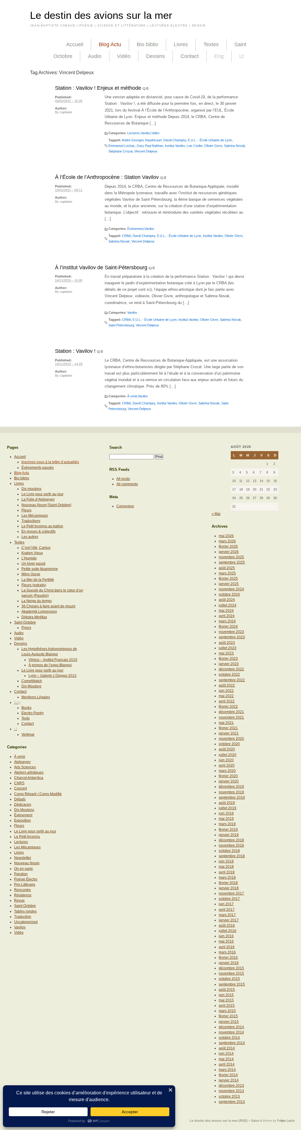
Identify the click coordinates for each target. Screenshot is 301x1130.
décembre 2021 (231, 712)
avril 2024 (227, 616)
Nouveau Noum (26, 863)
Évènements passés (37, 468)
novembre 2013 (231, 1091)
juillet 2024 (227, 605)
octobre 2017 (229, 899)
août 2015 (227, 990)
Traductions (30, 521)
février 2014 (228, 1075)
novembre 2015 (231, 973)
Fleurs (26, 510)
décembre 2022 (231, 669)
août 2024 (227, 600)
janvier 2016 (229, 963)
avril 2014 (227, 1064)
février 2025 (228, 578)
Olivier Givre (213, 145)
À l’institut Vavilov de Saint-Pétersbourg (101, 267)
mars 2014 (227, 1070)
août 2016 (227, 925)
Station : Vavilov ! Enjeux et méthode (98, 88)
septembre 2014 (232, 1043)
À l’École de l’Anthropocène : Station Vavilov (107, 177)
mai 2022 (226, 696)
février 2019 (228, 829)
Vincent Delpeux (146, 151)
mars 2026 (227, 541)
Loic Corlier (195, 145)
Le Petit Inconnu (27, 837)
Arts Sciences (25, 767)
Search (115, 447)
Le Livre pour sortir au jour (42, 494)
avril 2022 (227, 701)
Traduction (22, 917)
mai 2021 (226, 723)
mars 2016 (227, 952)
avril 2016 (227, 947)
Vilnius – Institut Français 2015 (53, 660)
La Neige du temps (36, 601)
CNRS (19, 783)
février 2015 (228, 1016)
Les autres (29, 537)
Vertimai (27, 734)
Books (26, 708)
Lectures (133, 133)
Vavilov (145, 133)
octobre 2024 (229, 594)
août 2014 (227, 1048)
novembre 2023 (231, 632)
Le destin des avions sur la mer (101, 15)
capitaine (66, 112)
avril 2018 (227, 872)
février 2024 (228, 626)
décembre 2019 (231, 787)
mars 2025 (227, 573)
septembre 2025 (232, 562)
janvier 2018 (229, 888)
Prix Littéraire (24, 885)
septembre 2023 (232, 637)
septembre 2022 (232, 680)
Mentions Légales (35, 697)
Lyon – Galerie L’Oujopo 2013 (52, 676)
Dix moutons (31, 489)
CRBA (126, 235)
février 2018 (228, 883)
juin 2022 (226, 691)
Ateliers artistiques (29, 772)
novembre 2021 (231, 717)
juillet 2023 (227, 648)
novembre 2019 (231, 792)
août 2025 (227, 568)
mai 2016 (226, 941)
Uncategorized (26, 922)
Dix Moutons (31, 686)
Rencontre (22, 890)
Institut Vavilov (175, 145)
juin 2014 (226, 1053)
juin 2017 (226, 904)
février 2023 (228, 659)
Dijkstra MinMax (34, 617)
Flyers (26, 628)
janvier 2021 (229, 733)
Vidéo (124, 56)
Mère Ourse (30, 574)
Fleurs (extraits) (33, 585)
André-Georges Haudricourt (142, 140)
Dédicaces (22, 804)
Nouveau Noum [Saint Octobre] (46, 505)
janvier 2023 (229, 664)
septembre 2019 (232, 797)
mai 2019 (226, 819)
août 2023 (227, 643)
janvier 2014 (229, 1080)
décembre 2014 (231, 1027)
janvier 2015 (229, 1022)
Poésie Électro (25, 879)
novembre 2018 (231, 845)
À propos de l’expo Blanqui (50, 665)
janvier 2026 (229, 552)
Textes (211, 44)
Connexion (125, 506)
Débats (20, 799)
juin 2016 (226, 936)
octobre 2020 (229, 744)
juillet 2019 (227, 808)
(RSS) (243, 1120)
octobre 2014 (229, 1038)
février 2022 (228, 706)
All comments (127, 484)
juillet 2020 (227, 755)
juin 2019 (226, 813)
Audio (94, 56)
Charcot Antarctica (28, 778)
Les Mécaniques (34, 516)
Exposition (22, 820)
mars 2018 (227, 877)
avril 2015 (227, 1005)
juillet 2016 (227, 931)
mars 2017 (227, 915)
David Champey (174, 140)
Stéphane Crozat (120, 151)
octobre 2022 (229, 674)
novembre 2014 (231, 1032)
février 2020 (228, 776)
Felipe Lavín (286, 1120)
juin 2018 (226, 861)
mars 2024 (227, 621)
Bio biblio (147, 44)
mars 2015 (227, 1011)
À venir (132, 396)
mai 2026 (226, 536)
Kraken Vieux (32, 553)
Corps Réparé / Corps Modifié (38, 794)
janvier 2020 (229, 781)
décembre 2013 (231, 1086)
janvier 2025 (229, 584)
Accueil (74, 44)
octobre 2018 (229, 851)
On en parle (23, 869)
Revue (19, 900)
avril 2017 (227, 910)
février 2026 (228, 546)
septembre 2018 (232, 856)
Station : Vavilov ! (75, 351)
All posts (123, 479)
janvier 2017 (229, 920)
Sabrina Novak (234, 145)
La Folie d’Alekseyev (38, 499)
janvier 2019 (229, 835)
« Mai (216, 514)
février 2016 (228, 957)
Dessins (155, 56)
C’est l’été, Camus (36, 548)
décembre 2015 (231, 968)
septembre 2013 (232, 1102)
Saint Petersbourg (121, 325)
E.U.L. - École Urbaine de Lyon (210, 140)
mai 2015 (226, 1000)
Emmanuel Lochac (121, 145)
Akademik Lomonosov (39, 611)
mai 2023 (226, 653)
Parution (21, 874)
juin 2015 (226, 995)
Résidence (22, 895)
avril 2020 (227, 765)
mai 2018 (226, 867)
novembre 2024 (231, 589)
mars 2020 (227, 771)
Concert (20, 788)
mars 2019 (227, 824)
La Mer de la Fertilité (37, 580)
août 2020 (227, 749)
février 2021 (228, 728)
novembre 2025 (231, 557)
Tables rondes (25, 911)
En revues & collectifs (38, 531)
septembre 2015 (232, 984)
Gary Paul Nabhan (150, 145)
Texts (25, 718)
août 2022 (227, 685)
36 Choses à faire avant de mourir (48, 606)
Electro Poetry (32, 713)
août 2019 (227, 803)
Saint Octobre (25, 622)
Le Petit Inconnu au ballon (42, 526)
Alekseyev (22, 762)
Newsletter (22, 858)
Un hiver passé (33, 563)
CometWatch (31, 681)
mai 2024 (226, 611)
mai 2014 (226, 1059)
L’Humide (29, 558)
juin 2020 (226, 760)
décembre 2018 (231, 840)
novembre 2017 (231, 893)
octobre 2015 (229, 979)
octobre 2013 (229, 1096)
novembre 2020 (231, 739)
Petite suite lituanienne (39, 569)
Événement (135, 228)
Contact (189, 56)
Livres (181, 44)
